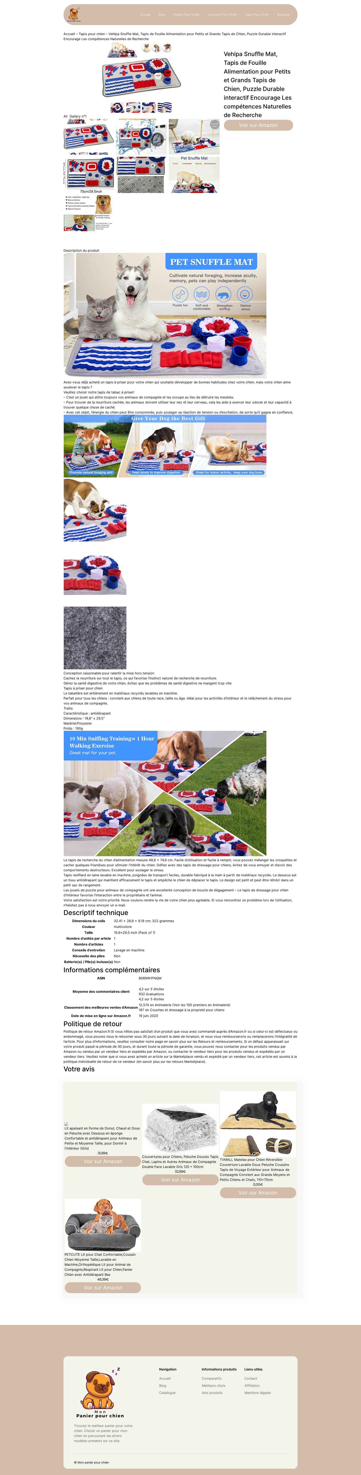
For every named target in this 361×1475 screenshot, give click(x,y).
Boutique (283, 14)
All (65, 116)
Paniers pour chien (186, 14)
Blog (162, 14)
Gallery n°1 (78, 116)
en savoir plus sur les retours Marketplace (171, 1061)
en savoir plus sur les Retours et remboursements (203, 1041)
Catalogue (167, 1393)
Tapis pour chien (92, 34)
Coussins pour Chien (222, 14)
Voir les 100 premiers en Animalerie (201, 1005)
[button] (151, 989)
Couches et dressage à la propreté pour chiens (187, 1010)
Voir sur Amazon (258, 125)
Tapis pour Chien (257, 14)
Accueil (145, 14)
